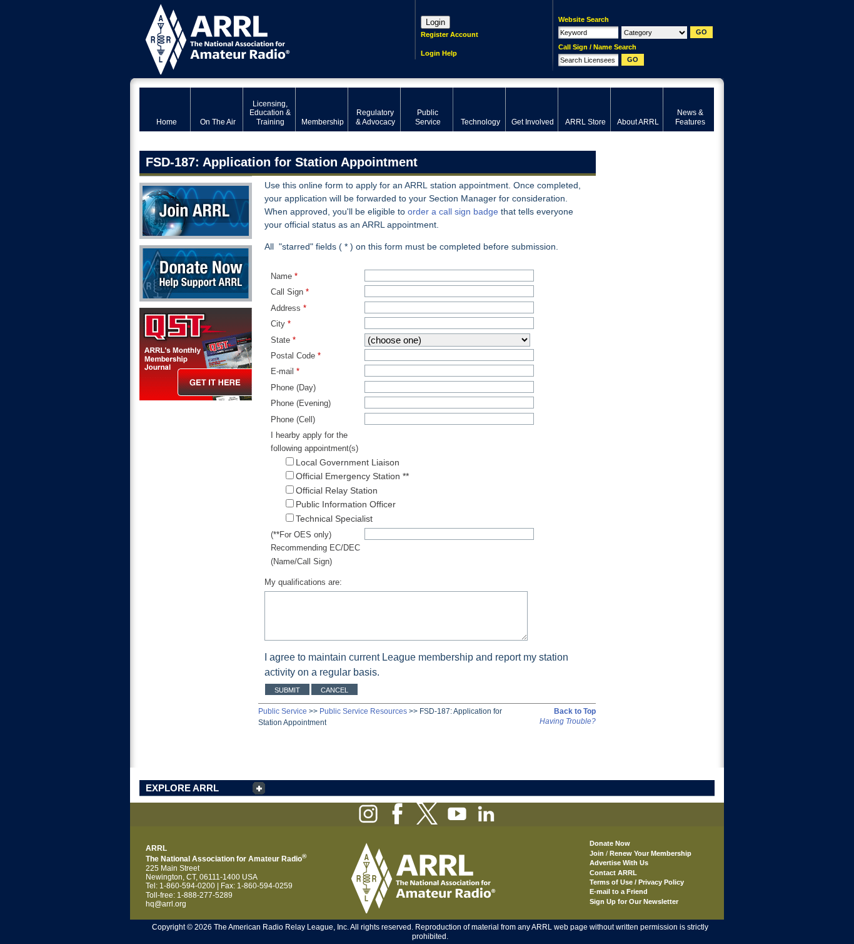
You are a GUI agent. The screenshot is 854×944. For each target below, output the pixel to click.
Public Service (282, 711)
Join (597, 853)
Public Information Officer (346, 504)
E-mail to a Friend (619, 891)
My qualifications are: (303, 582)
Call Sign (290, 292)
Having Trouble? (568, 721)
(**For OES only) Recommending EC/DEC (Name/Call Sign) (315, 548)
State (283, 340)
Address (288, 308)
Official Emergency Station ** (352, 476)
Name (284, 276)
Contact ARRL (613, 872)
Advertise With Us (619, 862)
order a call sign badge (453, 211)
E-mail (285, 371)
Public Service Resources (363, 711)
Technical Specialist (334, 519)
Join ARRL (157, 187)
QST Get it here (165, 312)
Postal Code (296, 355)
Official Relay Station (337, 490)
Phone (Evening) (301, 403)
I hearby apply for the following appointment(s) (314, 441)
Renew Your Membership (650, 853)
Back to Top (575, 711)
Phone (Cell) (293, 419)
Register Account (449, 34)
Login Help (439, 53)
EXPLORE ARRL (182, 788)
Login (435, 22)
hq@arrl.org (166, 904)
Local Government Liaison (347, 462)
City (281, 323)
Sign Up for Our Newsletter (634, 901)
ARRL (261, 37)
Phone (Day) (293, 387)
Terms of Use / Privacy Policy (637, 882)
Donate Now (160, 249)
